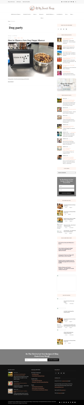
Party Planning (65, 118)
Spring (68, 110)
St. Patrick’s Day (35, 374)
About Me (60, 393)
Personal (67, 51)
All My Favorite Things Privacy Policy (20, 403)
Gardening (70, 100)
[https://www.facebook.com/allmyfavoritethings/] (58, 373)
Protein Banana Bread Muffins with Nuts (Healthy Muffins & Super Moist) (70, 325)
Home (34, 14)
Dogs (66, 140)
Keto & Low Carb (71, 65)
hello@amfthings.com (59, 387)
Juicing (72, 158)
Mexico (64, 51)
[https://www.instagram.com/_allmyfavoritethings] (56, 373)
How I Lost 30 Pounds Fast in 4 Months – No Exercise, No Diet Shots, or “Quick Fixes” (69, 162)
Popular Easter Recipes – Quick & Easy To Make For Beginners (69, 112)
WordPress (10, 403)
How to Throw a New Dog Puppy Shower (26, 40)
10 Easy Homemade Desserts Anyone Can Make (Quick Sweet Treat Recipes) (69, 121)
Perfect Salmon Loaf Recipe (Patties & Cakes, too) (69, 212)
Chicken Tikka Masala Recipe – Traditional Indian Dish (69, 333)
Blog (71, 14)
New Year (72, 150)
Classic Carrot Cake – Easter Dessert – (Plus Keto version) (70, 226)
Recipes (74, 109)
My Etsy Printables (26, 1)
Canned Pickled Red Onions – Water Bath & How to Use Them (69, 74)
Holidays (71, 109)
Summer (72, 101)
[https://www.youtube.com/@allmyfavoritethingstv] (64, 373)
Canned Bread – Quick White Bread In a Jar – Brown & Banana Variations (69, 42)
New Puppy (69, 140)
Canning (66, 38)
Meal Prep (64, 66)
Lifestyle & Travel (26, 14)
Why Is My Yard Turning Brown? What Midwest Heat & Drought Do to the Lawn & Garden (69, 104)
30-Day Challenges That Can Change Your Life (68, 152)
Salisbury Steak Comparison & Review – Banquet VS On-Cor (69, 48)
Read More (10, 81)
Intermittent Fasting (67, 150)
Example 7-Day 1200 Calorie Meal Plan (40, 382)
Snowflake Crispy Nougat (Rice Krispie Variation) (69, 312)
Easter (66, 109)
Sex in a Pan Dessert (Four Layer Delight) (69, 302)
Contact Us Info (65, 380)
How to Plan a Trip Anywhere (38, 388)
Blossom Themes (47, 401)
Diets (66, 126)
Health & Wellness (49, 14)
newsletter (63, 390)
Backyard (64, 100)
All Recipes (19, 1)
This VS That (72, 45)
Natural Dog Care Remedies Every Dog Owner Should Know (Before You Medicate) (69, 143)
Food (69, 38)
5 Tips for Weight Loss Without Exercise (69, 129)
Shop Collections (11, 1)
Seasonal (41, 14)
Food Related (59, 14)
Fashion (74, 132)
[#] (58, 29)
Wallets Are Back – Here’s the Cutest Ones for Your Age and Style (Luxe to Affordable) (68, 135)
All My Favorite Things (15, 14)
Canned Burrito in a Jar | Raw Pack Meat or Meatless (69, 68)
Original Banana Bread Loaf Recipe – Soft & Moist (70, 205)
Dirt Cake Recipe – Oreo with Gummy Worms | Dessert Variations (70, 231)
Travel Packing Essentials (37, 386)
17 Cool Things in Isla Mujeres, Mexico (40, 389)
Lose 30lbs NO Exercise (37, 380)
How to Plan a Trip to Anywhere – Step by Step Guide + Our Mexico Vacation (69, 54)
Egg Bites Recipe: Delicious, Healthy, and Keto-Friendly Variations (69, 219)
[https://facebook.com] (61, 29)
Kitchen (71, 38)
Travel (70, 51)
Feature (66, 45)
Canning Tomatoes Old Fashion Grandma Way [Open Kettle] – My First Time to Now (69, 61)
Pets (66, 14)
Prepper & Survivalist (67, 39)
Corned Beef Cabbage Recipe (38, 375)
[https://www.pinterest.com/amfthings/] (61, 373)
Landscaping (65, 101)
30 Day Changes (65, 148)
